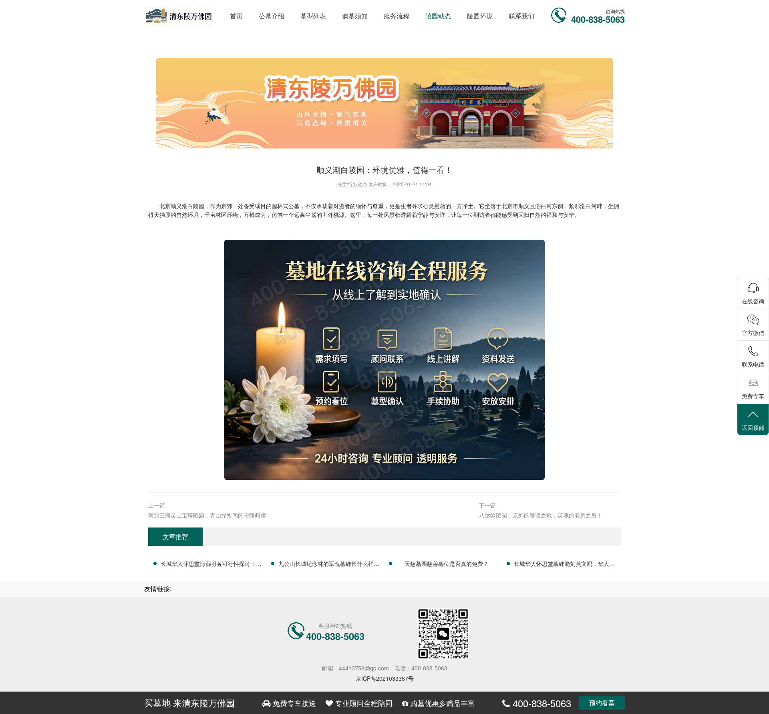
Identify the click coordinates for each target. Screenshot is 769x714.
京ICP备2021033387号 (385, 678)
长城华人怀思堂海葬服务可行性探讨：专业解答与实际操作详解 (211, 565)
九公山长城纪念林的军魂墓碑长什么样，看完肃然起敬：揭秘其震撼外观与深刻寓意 (328, 565)
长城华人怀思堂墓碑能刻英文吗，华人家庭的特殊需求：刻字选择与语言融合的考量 (564, 565)
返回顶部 (753, 427)
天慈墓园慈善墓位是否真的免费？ (447, 564)
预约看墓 (602, 702)
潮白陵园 (193, 206)
